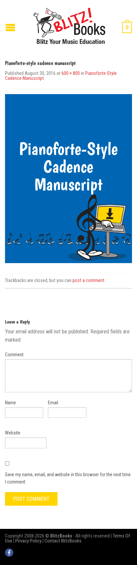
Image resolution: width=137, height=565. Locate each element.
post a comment (88, 280)
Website (12, 432)
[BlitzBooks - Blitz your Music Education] (69, 25)
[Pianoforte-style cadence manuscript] (68, 178)
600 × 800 (71, 73)
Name (10, 402)
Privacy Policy (28, 541)
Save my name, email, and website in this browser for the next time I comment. (68, 478)
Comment (14, 354)
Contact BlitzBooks (63, 541)
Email (53, 402)
